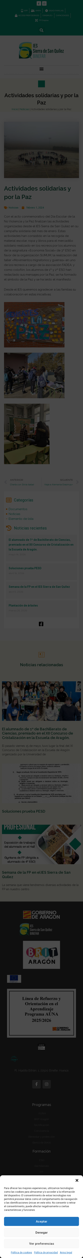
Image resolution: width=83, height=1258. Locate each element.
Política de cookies (21, 1252)
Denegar (41, 1232)
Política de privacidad (46, 1252)
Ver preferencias (41, 1243)
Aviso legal (66, 1252)
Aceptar (41, 1221)
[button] (77, 1180)
